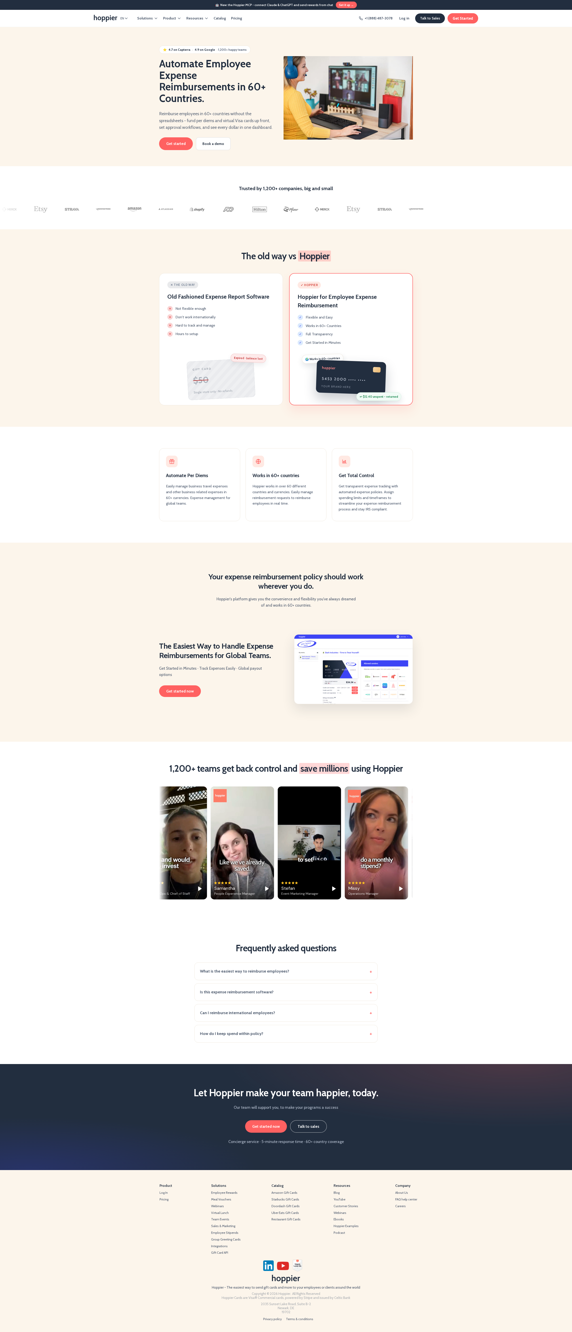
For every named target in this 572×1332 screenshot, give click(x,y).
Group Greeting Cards (226, 1239)
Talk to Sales (430, 18)
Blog (337, 1193)
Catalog (220, 18)
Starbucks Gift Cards (285, 1199)
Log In (164, 1193)
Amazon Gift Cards (284, 1193)
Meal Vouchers (221, 1199)
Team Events (220, 1219)
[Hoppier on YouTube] (283, 1266)
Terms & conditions (299, 1319)
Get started (176, 143)
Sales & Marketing (223, 1226)
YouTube (339, 1199)
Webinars (217, 1206)
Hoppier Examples (346, 1226)
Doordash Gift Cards (285, 1206)
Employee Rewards (224, 1193)
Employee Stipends (224, 1233)
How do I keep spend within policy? (231, 1033)
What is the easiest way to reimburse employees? (244, 971)
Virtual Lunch (220, 1213)
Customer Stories (346, 1206)
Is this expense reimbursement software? (236, 992)
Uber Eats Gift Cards (285, 1213)
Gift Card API (219, 1253)
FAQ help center (406, 1199)
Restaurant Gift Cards (286, 1219)
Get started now (180, 691)
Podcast (339, 1233)
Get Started (463, 18)
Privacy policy (272, 1319)
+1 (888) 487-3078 (379, 18)
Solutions (145, 18)
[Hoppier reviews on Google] (308, 1265)
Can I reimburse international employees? (237, 1012)
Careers (400, 1206)
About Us (401, 1193)
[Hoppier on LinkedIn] (268, 1265)
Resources (194, 18)
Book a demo (213, 144)
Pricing (236, 18)
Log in (404, 18)
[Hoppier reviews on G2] (297, 1266)
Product (169, 18)
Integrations (219, 1246)
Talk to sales (308, 1126)
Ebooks (339, 1219)
